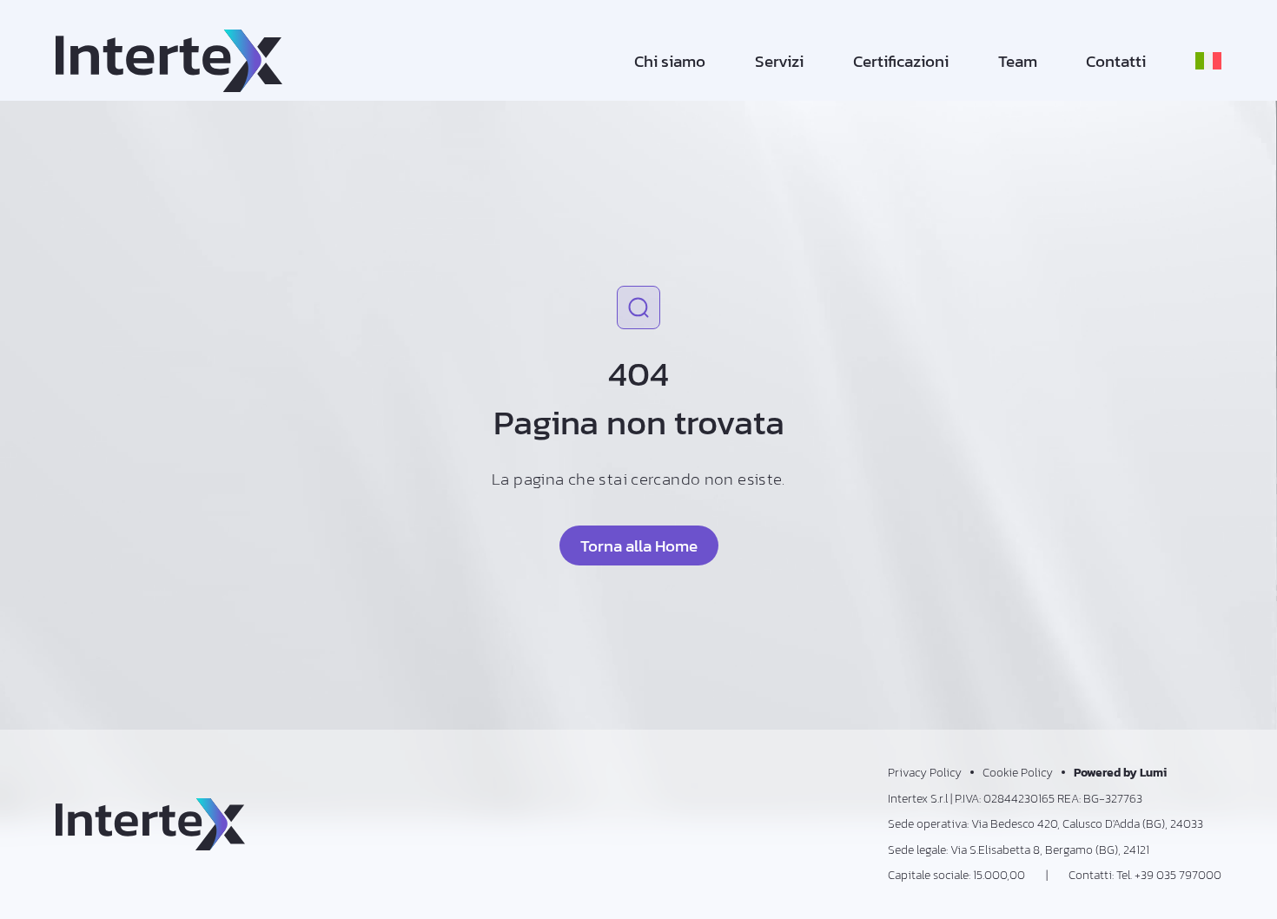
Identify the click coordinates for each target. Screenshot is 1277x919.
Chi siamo (669, 61)
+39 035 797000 (1178, 875)
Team (1017, 61)
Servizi (779, 61)
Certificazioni (901, 61)
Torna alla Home (639, 545)
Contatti (1116, 61)
